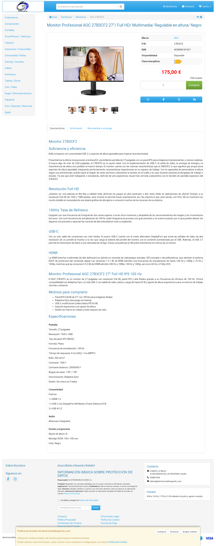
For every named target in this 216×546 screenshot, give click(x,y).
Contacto (189, 6)
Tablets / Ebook (12, 80)
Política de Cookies (117, 542)
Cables (8, 68)
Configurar (161, 532)
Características (57, 128)
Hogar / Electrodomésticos (18, 93)
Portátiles (10, 30)
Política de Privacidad (72, 493)
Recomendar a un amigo (100, 128)
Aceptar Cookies (190, 532)
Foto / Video (11, 87)
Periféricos (10, 74)
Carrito (206, 6)
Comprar (194, 85)
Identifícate (171, 6)
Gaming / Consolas (14, 62)
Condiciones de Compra (69, 523)
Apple (8, 112)
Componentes (12, 24)
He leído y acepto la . (80, 500)
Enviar (96, 508)
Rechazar (174, 532)
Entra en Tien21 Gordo (69, 526)
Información (76, 128)
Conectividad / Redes (15, 55)
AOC (176, 38)
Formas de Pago (109, 523)
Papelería (9, 99)
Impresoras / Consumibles (18, 49)
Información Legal (110, 516)
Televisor (9, 43)
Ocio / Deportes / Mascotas (18, 106)
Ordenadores (11, 17)
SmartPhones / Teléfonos (18, 36)
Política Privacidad (67, 520)
